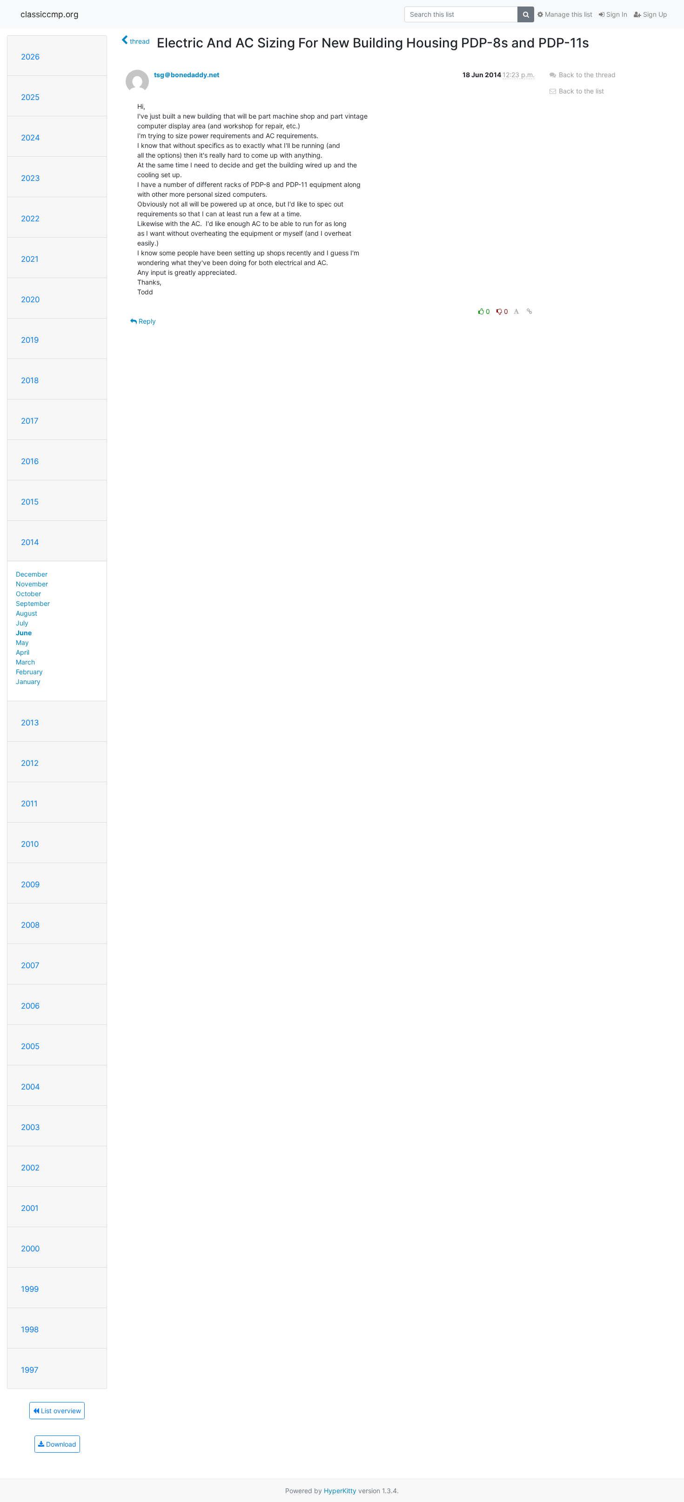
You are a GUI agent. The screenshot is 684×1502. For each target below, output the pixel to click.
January (28, 681)
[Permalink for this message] (529, 311)
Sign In (615, 14)
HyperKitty (340, 1491)
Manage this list (567, 14)
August (26, 613)
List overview (60, 1411)
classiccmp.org (49, 14)
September (33, 603)
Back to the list (580, 91)
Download (60, 1444)
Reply (146, 321)
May (22, 642)
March (25, 662)
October (28, 594)
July (22, 623)
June (24, 633)
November (32, 584)
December (31, 574)
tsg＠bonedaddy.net (186, 75)
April (22, 652)
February (29, 672)
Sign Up (654, 14)
